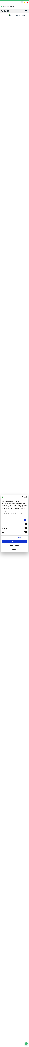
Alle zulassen (14, 541)
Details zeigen (21, 537)
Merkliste (21, 2)
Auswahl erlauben (14, 545)
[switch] (25, 524)
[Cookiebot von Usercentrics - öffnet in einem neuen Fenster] (21, 497)
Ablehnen (14, 549)
